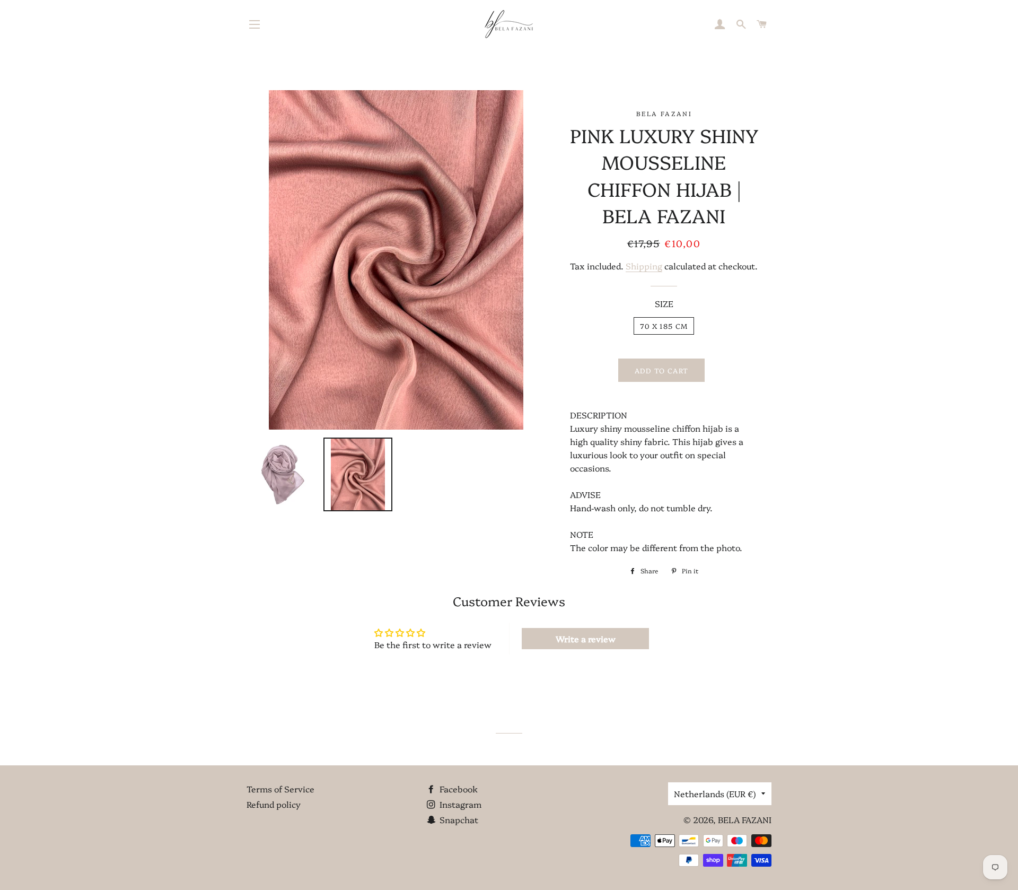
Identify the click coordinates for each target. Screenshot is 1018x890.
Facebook (457, 789)
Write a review (586, 638)
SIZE (664, 303)
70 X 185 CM (664, 325)
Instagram (459, 804)
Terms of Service (280, 789)
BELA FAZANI (744, 819)
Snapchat (457, 819)
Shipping (644, 266)
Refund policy (274, 804)
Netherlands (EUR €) (715, 793)
